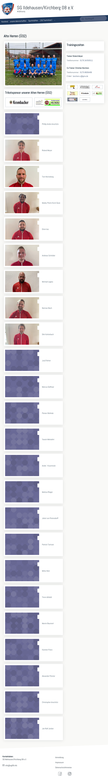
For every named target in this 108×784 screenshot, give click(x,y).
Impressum (59, 762)
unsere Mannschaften (18, 21)
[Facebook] (60, 774)
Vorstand (4, 21)
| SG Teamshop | (46, 20)
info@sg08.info (11, 765)
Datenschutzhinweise (63, 767)
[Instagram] (69, 774)
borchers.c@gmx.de (80, 76)
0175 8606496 (86, 72)
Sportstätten (33, 20)
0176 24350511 (86, 60)
